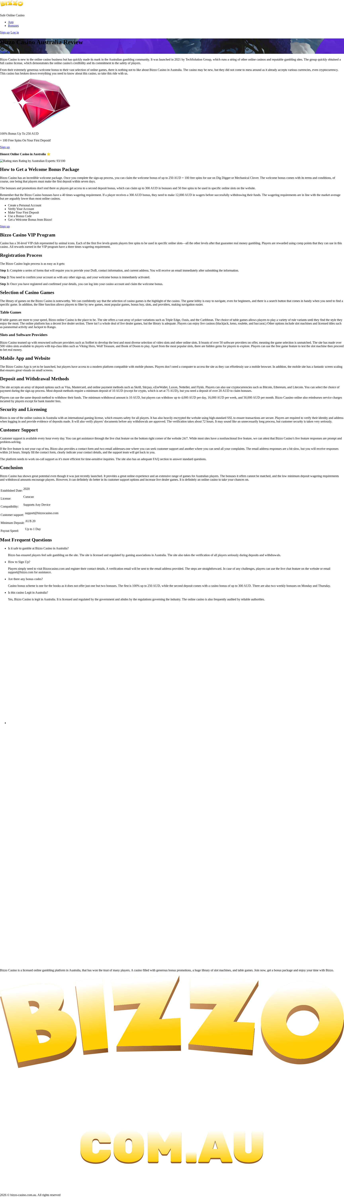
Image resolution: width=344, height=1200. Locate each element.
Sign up (5, 32)
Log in (15, 32)
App (11, 22)
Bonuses (13, 25)
